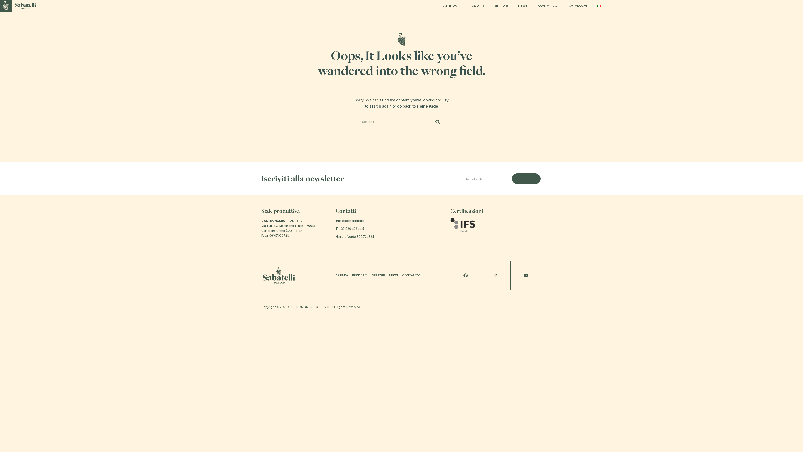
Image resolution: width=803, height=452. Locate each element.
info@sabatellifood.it (350, 220)
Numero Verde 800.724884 (355, 236)
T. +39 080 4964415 (350, 228)
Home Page (427, 106)
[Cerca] (438, 122)
